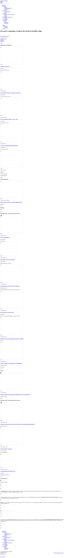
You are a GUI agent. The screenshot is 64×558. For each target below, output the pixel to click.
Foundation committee (7, 8)
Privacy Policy (2, 556)
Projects (5, 16)
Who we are (4, 6)
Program (5, 26)
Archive (3, 25)
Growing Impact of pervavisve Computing (7, 259)
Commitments (4, 13)
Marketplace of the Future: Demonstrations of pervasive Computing (11, 338)
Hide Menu (4, 5)
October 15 (2, 39)
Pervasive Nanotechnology (4, 237)
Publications (6, 22)
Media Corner (6, 534)
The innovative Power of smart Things (6, 312)
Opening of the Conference (5, 66)
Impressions (6, 27)
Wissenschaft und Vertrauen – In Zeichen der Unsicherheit (10, 92)
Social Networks (5, 18)
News (5, 21)
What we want (4, 10)
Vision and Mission (7, 11)
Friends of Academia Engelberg (9, 14)
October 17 (2, 41)
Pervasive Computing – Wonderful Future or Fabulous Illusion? (11, 363)
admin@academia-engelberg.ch (59, 552)
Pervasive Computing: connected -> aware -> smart (9, 119)
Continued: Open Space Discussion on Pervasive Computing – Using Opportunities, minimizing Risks (17, 424)
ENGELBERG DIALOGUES (7, 17)
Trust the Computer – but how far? (6, 448)
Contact (5, 535)
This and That (4, 20)
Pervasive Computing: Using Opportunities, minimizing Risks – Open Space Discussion (15, 394)
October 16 (2, 40)
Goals (5, 12)
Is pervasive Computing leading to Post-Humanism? (9, 145)
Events (5, 15)
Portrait (5, 7)
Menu (2, 1)
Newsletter (6, 23)
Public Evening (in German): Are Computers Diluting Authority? (11, 202)
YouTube (5, 19)
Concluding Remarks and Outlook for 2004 (7, 471)
